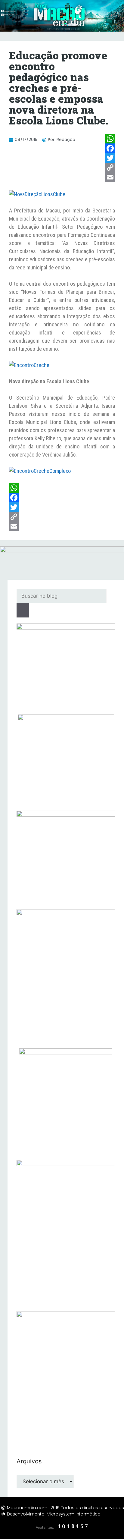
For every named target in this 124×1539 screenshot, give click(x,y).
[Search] (23, 610)
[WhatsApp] (110, 138)
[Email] (110, 177)
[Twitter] (110, 158)
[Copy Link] (110, 167)
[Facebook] (110, 148)
